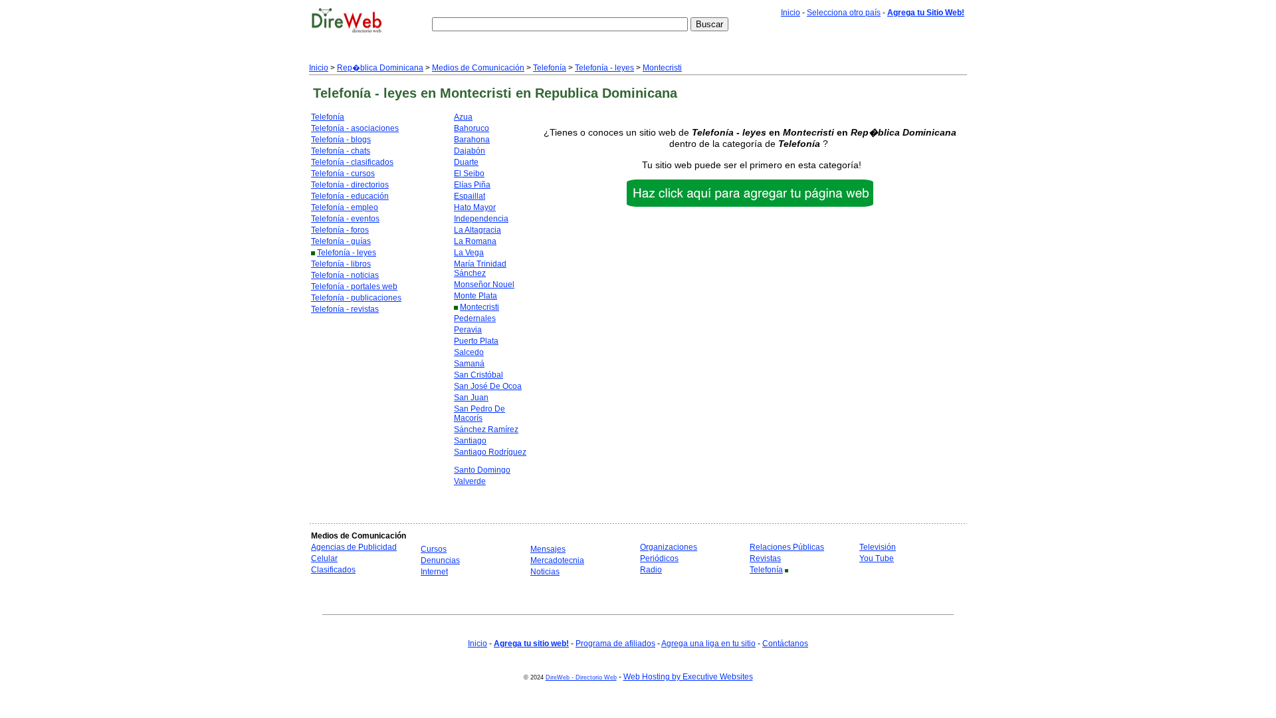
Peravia (468, 329)
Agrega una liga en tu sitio (708, 643)
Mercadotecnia (557, 560)
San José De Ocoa (488, 386)
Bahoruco (471, 128)
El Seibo (469, 173)
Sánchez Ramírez (486, 429)
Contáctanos (785, 643)
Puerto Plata (476, 341)
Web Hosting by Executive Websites (688, 676)
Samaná (469, 363)
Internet (434, 571)
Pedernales (475, 318)
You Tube (876, 558)
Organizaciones (668, 547)
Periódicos (659, 558)
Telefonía (549, 67)
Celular (324, 558)
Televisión (877, 547)
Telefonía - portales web (354, 286)
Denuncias (440, 560)
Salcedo (469, 352)
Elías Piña (472, 184)
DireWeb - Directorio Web (581, 677)
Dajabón (469, 151)
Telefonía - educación (350, 196)
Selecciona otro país (844, 12)
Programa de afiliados (615, 643)
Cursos (434, 549)
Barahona (472, 139)
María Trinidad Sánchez (480, 268)
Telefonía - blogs (341, 139)
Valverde (470, 481)
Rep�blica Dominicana (380, 67)
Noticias (545, 571)
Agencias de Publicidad (354, 547)
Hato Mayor (475, 207)
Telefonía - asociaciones (355, 128)
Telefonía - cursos (343, 173)
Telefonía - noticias (345, 275)
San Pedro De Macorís (479, 413)
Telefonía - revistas (345, 309)
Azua (463, 117)
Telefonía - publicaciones (356, 297)
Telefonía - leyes (604, 67)
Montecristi (662, 67)
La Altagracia (477, 230)
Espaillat (469, 196)
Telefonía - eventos (345, 218)
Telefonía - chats (340, 151)
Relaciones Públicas (787, 547)
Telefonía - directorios (350, 184)
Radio (651, 569)
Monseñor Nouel (484, 284)
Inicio (790, 12)
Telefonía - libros (341, 264)
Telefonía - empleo (344, 207)
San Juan (471, 397)
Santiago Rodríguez (490, 452)
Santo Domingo (482, 470)
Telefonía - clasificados (352, 162)
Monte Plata (475, 295)
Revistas (765, 558)
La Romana (475, 241)
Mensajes (548, 549)
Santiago (470, 440)
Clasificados (333, 569)
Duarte (466, 162)
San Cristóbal (478, 375)
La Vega (469, 252)
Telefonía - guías (341, 241)
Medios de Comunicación (478, 67)
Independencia (481, 218)
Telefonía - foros (340, 230)
